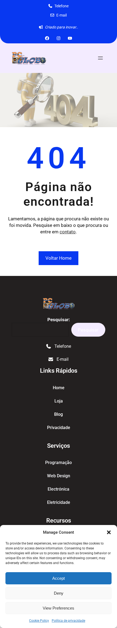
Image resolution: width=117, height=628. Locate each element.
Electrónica (58, 489)
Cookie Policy (39, 621)
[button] (109, 532)
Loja (58, 401)
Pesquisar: (58, 319)
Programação (58, 462)
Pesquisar (88, 330)
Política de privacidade (68, 621)
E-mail (61, 15)
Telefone (61, 6)
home (58, 387)
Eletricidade (58, 502)
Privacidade (58, 427)
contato (68, 231)
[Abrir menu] (100, 58)
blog (58, 414)
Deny (58, 593)
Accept (58, 578)
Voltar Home (58, 258)
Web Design (58, 475)
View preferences (58, 608)
